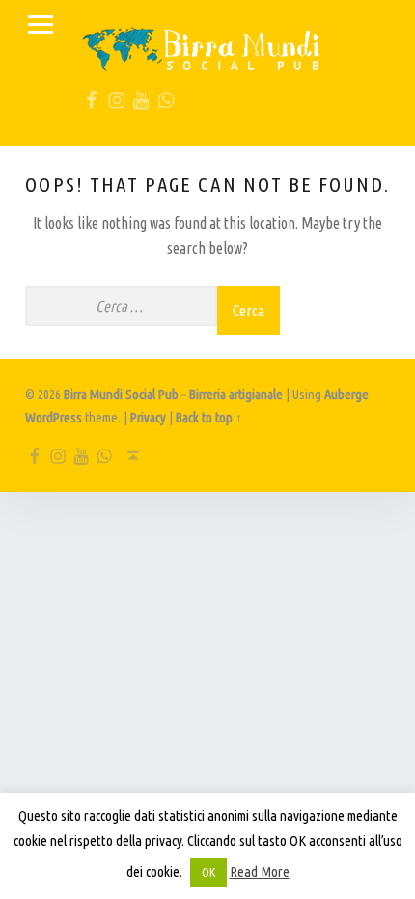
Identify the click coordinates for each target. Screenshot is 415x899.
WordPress (53, 417)
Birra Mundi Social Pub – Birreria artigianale (173, 394)
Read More (260, 871)
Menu (40, 25)
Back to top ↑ (209, 417)
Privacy (148, 417)
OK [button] (208, 872)
